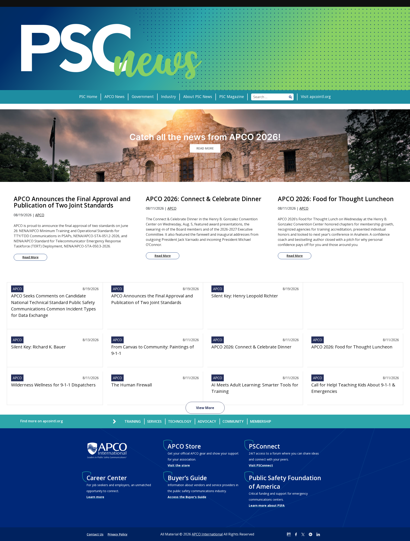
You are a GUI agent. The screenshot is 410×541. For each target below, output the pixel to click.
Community (233, 421)
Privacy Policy (117, 534)
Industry (168, 96)
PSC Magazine (231, 96)
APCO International (207, 534)
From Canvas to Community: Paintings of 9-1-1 (152, 350)
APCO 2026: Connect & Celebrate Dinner (251, 347)
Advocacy (207, 421)
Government (143, 96)
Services (154, 421)
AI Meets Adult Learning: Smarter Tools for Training (254, 388)
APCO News (114, 96)
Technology (179, 421)
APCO (39, 215)
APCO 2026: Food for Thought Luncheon (351, 347)
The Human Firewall (131, 385)
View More (205, 407)
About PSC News (197, 96)
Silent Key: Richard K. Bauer (38, 347)
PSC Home (88, 96)
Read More (30, 257)
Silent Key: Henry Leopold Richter (244, 296)
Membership (260, 421)
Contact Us (95, 534)
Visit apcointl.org (316, 96)
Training (132, 421)
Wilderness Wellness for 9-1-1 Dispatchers (53, 385)
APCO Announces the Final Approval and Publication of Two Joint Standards (152, 299)
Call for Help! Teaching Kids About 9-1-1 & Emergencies (353, 388)
